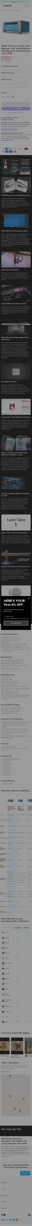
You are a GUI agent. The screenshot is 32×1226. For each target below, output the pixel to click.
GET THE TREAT (16, 623)
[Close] (29, 598)
